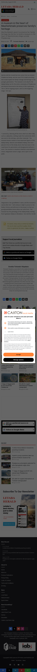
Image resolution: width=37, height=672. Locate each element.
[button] (18, 332)
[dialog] (18, 336)
